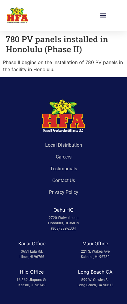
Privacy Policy (63, 192)
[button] (103, 15)
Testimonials (63, 168)
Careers (63, 157)
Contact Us (63, 180)
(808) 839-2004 (63, 228)
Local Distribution (63, 145)
